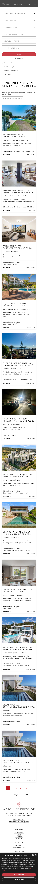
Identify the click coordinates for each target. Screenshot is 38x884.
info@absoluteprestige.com (19, 822)
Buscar (19, 54)
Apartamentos (19, 833)
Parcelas (19, 839)
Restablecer (19, 58)
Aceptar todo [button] (19, 874)
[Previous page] (4, 118)
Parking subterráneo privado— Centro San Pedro (18, 419)
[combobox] (19, 13)
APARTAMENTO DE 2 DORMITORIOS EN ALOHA (15, 135)
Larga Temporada (19, 847)
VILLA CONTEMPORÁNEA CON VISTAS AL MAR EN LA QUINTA (17, 648)
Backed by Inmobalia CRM (19, 795)
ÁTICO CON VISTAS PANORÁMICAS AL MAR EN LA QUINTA (17, 248)
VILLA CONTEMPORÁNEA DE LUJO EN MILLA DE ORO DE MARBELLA (16, 534)
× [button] (36, 855)
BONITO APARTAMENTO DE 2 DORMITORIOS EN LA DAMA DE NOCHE (18, 192)
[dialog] (19, 868)
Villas (19, 835)
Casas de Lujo (9, 67)
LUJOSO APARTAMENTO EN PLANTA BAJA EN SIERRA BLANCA (16, 305)
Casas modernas (10, 63)
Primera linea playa (11, 71)
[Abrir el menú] (35, 4)
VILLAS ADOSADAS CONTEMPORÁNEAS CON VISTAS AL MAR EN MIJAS (18, 707)
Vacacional (19, 845)
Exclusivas (7, 75)
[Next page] (34, 118)
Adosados (19, 837)
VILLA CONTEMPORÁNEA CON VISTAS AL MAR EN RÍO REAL (17, 475)
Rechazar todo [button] (19, 879)
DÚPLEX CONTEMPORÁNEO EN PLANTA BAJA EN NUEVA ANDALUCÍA (18, 591)
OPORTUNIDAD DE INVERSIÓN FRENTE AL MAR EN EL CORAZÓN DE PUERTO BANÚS (19, 365)
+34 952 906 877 (19, 820)
